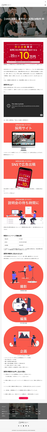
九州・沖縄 (27, 415)
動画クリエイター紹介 (6, 413)
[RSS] (28, 425)
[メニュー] (45, 5)
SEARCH (45, 1)
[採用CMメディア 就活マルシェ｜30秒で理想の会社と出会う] (6, 5)
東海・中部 (38, 411)
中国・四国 (38, 413)
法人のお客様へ (15, 413)
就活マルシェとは (15, 409)
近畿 (26, 413)
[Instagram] (18, 425)
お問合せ (3, 415)
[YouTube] (26, 425)
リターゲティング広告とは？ (9, 193)
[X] (21, 425)
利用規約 (14, 415)
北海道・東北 (28, 409)
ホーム (3, 409)
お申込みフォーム (23, 398)
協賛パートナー (15, 411)
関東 (37, 409)
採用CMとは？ (4, 411)
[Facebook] (23, 425)
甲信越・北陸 (28, 411)
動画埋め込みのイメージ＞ (9, 154)
